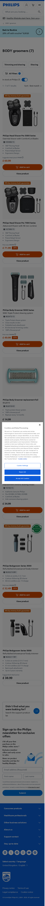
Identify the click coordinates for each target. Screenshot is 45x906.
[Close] (38, 424)
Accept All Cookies (21, 478)
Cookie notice (29, 459)
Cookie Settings (21, 465)
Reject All (21, 472)
